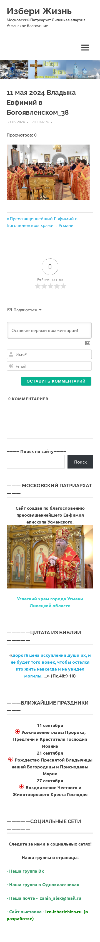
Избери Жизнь (39, 11)
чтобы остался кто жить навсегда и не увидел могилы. (53, 669)
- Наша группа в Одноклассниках (43, 884)
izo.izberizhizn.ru (63, 911)
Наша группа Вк (27, 871)
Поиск (80, 461)
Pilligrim (40, 121)
